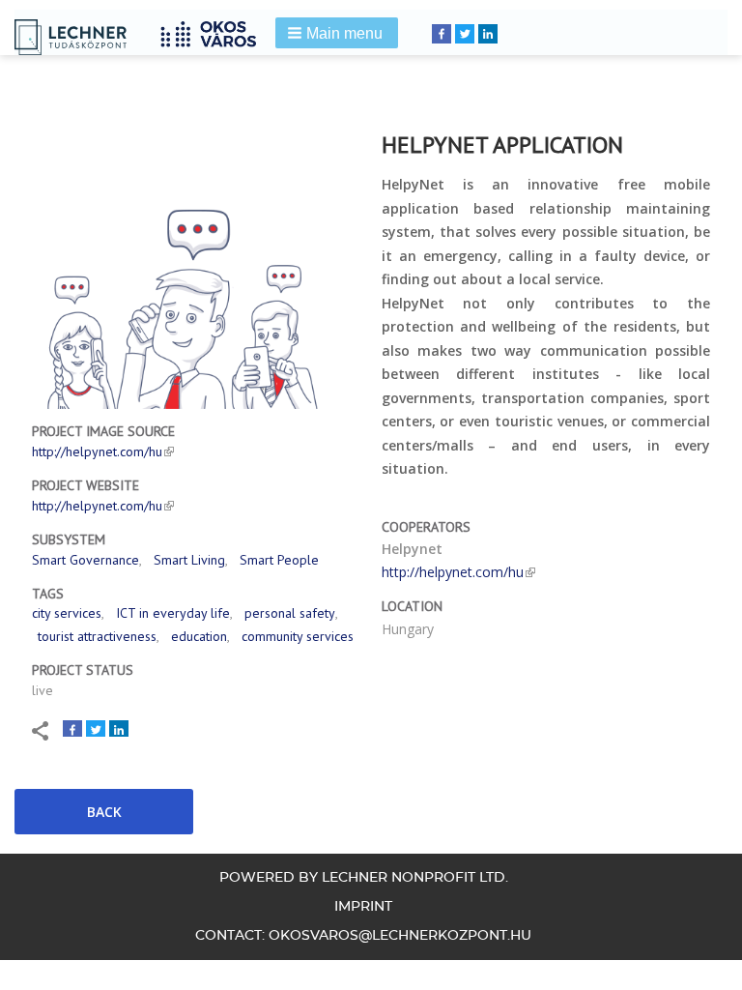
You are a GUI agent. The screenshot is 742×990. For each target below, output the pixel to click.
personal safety (289, 613)
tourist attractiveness (97, 636)
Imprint (363, 907)
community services (298, 636)
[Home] (215, 31)
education (199, 636)
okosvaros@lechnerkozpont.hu (400, 936)
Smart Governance (85, 559)
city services (66, 613)
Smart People (279, 559)
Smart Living (189, 559)
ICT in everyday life (173, 613)
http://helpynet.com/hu (97, 451)
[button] (336, 32)
